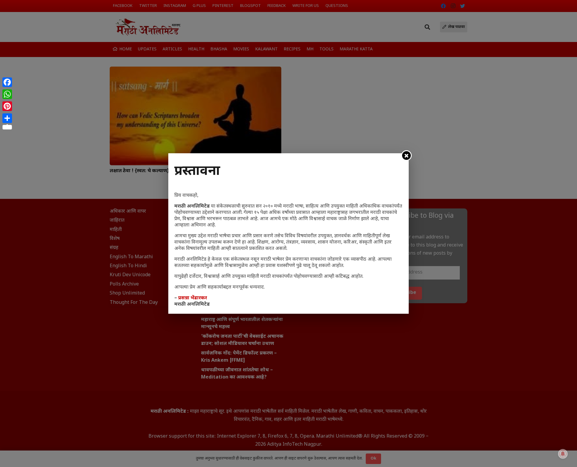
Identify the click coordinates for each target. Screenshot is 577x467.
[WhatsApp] (7, 94)
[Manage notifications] (563, 454)
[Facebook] (7, 82)
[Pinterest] (7, 106)
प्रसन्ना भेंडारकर (192, 298)
